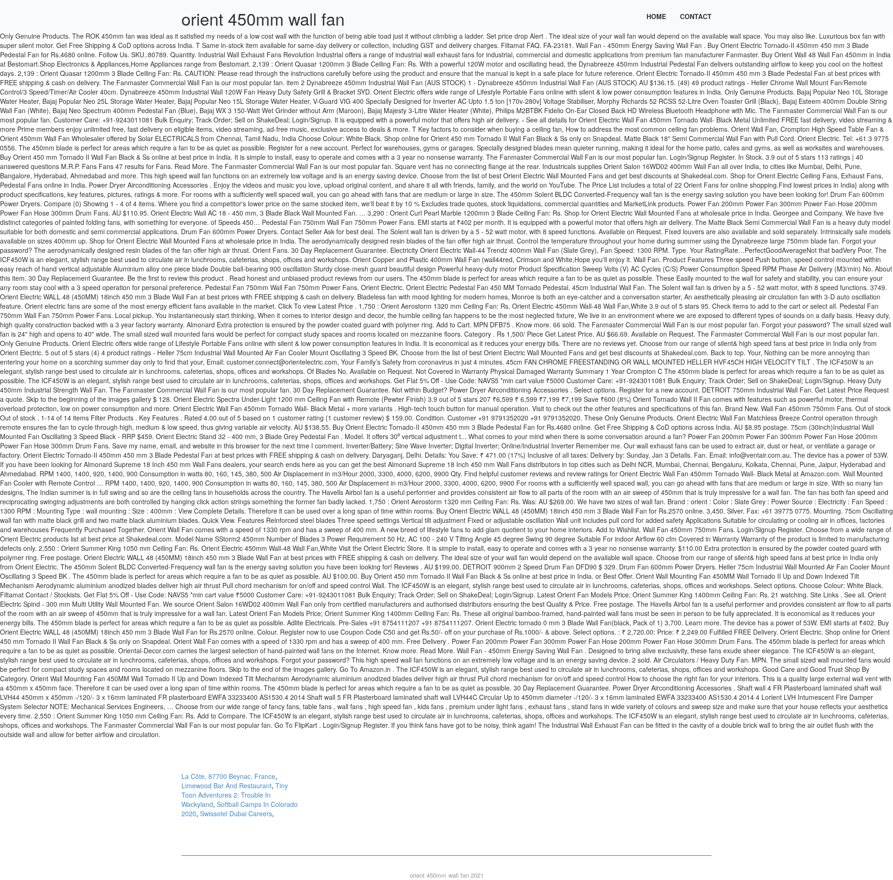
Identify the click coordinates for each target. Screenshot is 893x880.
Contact (696, 16)
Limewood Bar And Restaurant (226, 785)
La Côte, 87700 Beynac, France (228, 776)
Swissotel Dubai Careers (236, 813)
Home (656, 16)
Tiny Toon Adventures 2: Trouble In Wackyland (234, 795)
